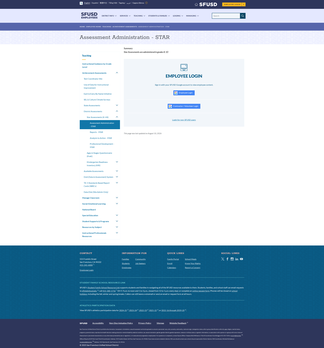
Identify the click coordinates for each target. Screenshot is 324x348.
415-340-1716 (109, 291)
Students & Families (157, 16)
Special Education (90, 215)
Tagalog (122, 3)
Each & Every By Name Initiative (98, 94)
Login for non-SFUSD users (184, 120)
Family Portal (173, 259)
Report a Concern (192, 267)
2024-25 (123, 310)
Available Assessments (94, 171)
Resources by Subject (92, 227)
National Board (89, 209)
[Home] (206, 5)
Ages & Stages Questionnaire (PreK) (99, 154)
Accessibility (98, 323)
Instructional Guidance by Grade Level (97, 65)
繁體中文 (103, 3)
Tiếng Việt (113, 3)
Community (140, 259)
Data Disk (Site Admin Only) (96, 192)
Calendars (171, 267)
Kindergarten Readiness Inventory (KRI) (97, 163)
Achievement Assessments (125, 27)
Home (82, 27)
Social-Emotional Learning (94, 204)
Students (126, 263)
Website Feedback (177, 323)
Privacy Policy (144, 323)
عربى (129, 3)
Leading (176, 16)
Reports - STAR (96, 132)
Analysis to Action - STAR (101, 138)
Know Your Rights (193, 263)
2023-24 (133, 310)
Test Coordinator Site (93, 78)
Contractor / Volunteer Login (185, 106)
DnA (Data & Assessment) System (98, 177)
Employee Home (93, 27)
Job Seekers (140, 263)
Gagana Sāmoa (138, 3)
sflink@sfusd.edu (89, 291)
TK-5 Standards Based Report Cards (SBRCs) (97, 184)
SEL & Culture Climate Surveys (97, 99)
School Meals (190, 259)
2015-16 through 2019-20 (172, 310)
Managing (191, 16)
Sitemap (160, 323)
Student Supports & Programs (95, 221)
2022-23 (143, 310)
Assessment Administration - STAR (102, 124)
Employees (126, 267)
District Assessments (93, 111)
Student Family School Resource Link (104, 287)
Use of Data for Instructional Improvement (96, 86)
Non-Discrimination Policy (121, 323)
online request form (200, 291)
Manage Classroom (90, 198)
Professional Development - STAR (102, 145)
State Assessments (92, 105)
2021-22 (153, 310)
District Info (108, 16)
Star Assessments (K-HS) (97, 117)
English (87, 3)
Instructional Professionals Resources (94, 234)
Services (124, 16)
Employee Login (232, 4)
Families (125, 259)
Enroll (169, 263)
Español (95, 3)
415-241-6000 (86, 265)
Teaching (138, 16)
